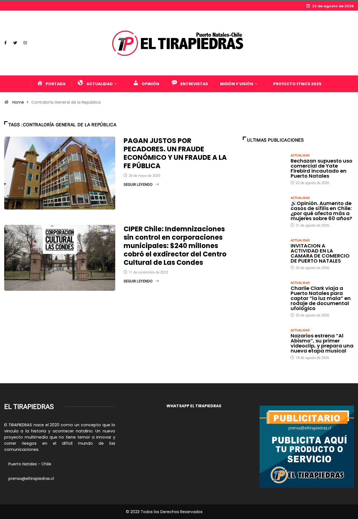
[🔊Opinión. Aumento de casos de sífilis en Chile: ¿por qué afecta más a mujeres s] (264, 211)
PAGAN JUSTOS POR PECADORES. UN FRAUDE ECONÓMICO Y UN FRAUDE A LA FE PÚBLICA (175, 153)
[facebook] (5, 43)
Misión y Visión (236, 84)
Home (18, 102)
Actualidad (300, 155)
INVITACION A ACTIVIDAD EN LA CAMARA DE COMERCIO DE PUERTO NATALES (320, 253)
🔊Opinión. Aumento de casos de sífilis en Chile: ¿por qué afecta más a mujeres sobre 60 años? (321, 211)
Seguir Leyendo (138, 184)
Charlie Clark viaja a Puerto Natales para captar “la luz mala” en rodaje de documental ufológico (321, 298)
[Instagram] (25, 43)
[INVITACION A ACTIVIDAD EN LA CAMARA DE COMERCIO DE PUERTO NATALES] (264, 254)
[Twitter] (15, 43)
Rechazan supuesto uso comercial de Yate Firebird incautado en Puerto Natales (321, 168)
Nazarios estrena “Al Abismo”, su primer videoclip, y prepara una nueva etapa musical (322, 343)
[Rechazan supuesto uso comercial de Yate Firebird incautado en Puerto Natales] (264, 169)
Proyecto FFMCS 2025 (297, 84)
